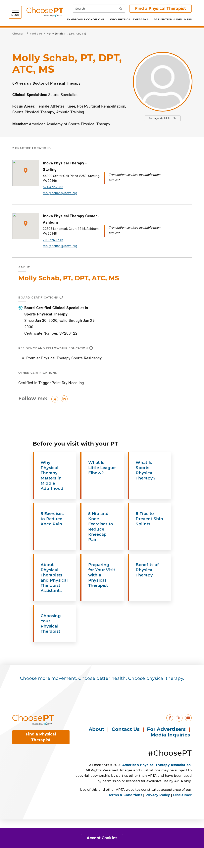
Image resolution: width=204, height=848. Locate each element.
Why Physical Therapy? (129, 19)
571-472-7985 (53, 187)
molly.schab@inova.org (60, 193)
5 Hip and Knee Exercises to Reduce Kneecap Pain (100, 526)
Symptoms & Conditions (85, 19)
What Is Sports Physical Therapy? (145, 470)
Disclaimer (182, 795)
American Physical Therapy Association (156, 765)
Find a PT (36, 33)
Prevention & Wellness (173, 19)
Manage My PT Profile (162, 118)
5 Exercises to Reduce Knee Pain (52, 518)
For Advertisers (167, 729)
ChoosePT (19, 33)
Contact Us (126, 729)
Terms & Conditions (125, 795)
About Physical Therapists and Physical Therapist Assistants (54, 577)
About (96, 729)
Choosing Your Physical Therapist (51, 623)
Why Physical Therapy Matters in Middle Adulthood (52, 475)
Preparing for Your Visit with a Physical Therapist (101, 575)
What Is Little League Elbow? (102, 467)
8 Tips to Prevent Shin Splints (149, 518)
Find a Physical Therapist (160, 8)
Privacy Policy (157, 795)
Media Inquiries (171, 735)
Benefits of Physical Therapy (147, 569)
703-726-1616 (53, 240)
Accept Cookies (102, 838)
